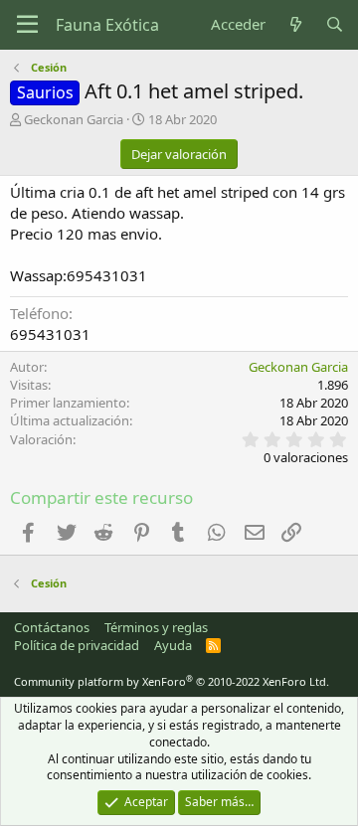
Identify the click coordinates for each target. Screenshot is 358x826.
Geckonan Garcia (73, 119)
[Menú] (27, 25)
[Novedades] (294, 24)
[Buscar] (334, 24)
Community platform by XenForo (171, 681)
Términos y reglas (156, 627)
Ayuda (173, 645)
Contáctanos (52, 627)
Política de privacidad (76, 645)
